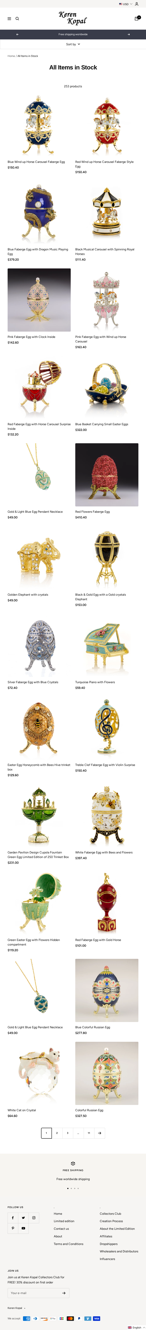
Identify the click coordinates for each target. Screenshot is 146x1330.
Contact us (61, 1229)
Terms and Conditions (68, 1244)
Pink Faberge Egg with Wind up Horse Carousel (100, 339)
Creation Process (111, 1221)
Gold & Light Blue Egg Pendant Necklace (35, 511)
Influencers (107, 1259)
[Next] (99, 1133)
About (58, 1236)
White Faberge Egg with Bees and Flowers (104, 852)
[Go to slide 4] (78, 1188)
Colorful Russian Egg (89, 1110)
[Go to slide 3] (74, 1188)
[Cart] (136, 18)
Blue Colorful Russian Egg (92, 1027)
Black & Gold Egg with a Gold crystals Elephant (100, 597)
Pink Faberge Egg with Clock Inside (31, 337)
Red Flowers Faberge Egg (92, 511)
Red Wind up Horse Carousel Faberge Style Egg (104, 164)
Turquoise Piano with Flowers (95, 682)
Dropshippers (108, 1244)
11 (89, 1133)
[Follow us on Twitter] (23, 1218)
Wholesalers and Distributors (119, 1251)
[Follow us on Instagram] (34, 1218)
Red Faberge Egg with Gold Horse (98, 940)
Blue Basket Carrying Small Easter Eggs (101, 424)
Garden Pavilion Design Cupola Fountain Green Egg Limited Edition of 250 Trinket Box (38, 855)
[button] (137, 1327)
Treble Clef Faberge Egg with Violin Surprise (105, 765)
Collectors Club (110, 1213)
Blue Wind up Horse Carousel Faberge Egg (36, 162)
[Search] (17, 18)
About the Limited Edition (117, 1229)
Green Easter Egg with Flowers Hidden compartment (34, 942)
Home (11, 56)
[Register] (64, 1293)
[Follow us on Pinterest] (13, 1228)
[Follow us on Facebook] (13, 1218)
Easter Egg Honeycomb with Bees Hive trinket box (39, 767)
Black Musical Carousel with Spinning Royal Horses (104, 252)
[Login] (136, 4)
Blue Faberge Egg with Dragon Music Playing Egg (38, 252)
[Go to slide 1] (67, 1188)
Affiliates (106, 1236)
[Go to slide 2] (71, 1188)
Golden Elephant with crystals (28, 594)
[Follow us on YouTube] (23, 1228)
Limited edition (64, 1221)
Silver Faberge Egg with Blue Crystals (33, 682)
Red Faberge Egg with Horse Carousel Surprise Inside (39, 426)
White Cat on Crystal (22, 1110)
